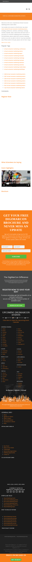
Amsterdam (4, 350)
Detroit (3, 339)
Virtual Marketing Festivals (10, 516)
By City (15, 317)
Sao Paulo (20, 362)
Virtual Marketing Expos (9, 506)
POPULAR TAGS (6, 495)
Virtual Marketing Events (9, 498)
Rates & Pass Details (9, 447)
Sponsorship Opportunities (10, 451)
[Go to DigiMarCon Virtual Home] (12, 14)
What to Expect (7, 418)
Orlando (20, 334)
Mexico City (20, 359)
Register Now (6, 97)
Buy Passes (6, 446)
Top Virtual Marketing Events (11, 503)
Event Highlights (7, 168)
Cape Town (4, 366)
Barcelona (4, 352)
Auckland (20, 383)
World (3, 381)
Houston (4, 342)
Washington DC (21, 344)
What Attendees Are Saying (11, 162)
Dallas (3, 335)
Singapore (20, 377)
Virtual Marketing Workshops (11, 525)
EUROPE (3, 348)
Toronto (20, 352)
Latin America (5, 380)
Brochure (4, 191)
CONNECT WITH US (16, 488)
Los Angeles (5, 346)
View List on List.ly (5, 42)
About (5, 415)
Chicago (4, 334)
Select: (3, 317)
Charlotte (4, 332)
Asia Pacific (4, 374)
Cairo (3, 365)
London (19, 367)
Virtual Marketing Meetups (10, 520)
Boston (4, 330)
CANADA (19, 349)
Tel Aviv (4, 360)
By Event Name (9, 317)
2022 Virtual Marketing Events (11, 500)
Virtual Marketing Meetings (10, 518)
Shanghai (20, 375)
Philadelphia (20, 335)
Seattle (19, 342)
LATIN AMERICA (21, 357)
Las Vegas (4, 344)
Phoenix (19, 337)
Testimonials (7, 449)
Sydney (19, 386)
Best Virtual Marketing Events (11, 501)
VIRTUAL (3, 371)
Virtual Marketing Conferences (11, 505)
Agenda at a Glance (8, 416)
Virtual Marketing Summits (10, 523)
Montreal (20, 351)
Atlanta (3, 329)
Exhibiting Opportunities (9, 452)
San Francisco (21, 340)
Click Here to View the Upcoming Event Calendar (16, 321)
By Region (27, 317)
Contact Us (6, 454)
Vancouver (20, 354)
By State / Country (21, 317)
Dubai (3, 358)
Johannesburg (5, 368)
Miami (19, 329)
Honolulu (4, 340)
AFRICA (3, 363)
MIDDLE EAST (4, 356)
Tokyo (19, 378)
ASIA (18, 371)
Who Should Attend (8, 420)
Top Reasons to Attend (9, 421)
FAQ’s (5, 423)
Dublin (3, 354)
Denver (4, 337)
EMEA (3, 378)
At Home (4, 376)
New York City (21, 332)
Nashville (20, 330)
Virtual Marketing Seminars (10, 521)
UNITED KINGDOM (21, 365)
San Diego (20, 339)
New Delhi (20, 373)
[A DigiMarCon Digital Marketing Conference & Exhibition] (16, 483)
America (4, 373)
